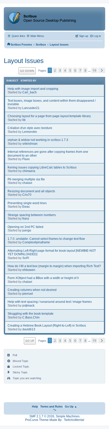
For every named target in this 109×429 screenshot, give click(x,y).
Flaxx (26, 159)
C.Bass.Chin (31, 317)
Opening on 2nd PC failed (25, 227)
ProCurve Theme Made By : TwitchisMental (54, 420)
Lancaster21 (31, 108)
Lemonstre (29, 132)
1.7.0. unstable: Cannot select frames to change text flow (46, 239)
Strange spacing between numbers (32, 215)
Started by (29, 80)
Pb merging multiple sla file (26, 179)
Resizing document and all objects (31, 191)
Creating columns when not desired (32, 290)
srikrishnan (30, 143)
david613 (28, 329)
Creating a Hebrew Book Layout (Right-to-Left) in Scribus (47, 325)
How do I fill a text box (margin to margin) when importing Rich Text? (54, 266)
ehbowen (28, 270)
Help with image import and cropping (33, 89)
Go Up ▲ (71, 406)
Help (35, 406)
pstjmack (28, 305)
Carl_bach (29, 92)
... (89, 70)
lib (24, 120)
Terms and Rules (51, 406)
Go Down (27, 71)
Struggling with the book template (30, 313)
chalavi (27, 183)
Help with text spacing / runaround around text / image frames (50, 302)
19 (94, 70)
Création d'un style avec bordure (30, 128)
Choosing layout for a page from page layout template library (49, 116)
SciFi (25, 258)
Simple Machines (68, 416)
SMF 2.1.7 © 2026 (41, 416)
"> (54, 410)
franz (25, 218)
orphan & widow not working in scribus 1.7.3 (38, 140)
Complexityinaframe (36, 242)
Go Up (29, 340)
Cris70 (26, 195)
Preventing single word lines (27, 203)
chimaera (28, 171)
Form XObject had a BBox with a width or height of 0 (43, 278)
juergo (26, 230)
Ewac (26, 206)
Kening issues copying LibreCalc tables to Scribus (42, 167)
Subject (12, 80)
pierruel (27, 293)
